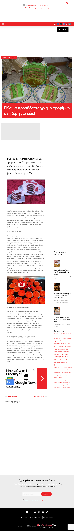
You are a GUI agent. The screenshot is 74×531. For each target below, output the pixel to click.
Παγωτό (66, 354)
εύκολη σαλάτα (58, 367)
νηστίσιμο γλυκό (58, 377)
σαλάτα (65, 377)
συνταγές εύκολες (58, 382)
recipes (60, 349)
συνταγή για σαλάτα (63, 385)
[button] (67, 3)
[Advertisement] (37, 41)
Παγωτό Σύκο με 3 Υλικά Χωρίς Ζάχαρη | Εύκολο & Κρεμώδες (62, 319)
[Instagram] (61, 24)
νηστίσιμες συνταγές (62, 375)
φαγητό (69, 387)
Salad (63, 349)
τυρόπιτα (64, 387)
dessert (65, 336)
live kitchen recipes (65, 346)
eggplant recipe (58, 341)
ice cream (64, 341)
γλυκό (62, 362)
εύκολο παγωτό (62, 372)
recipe (55, 349)
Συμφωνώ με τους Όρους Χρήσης (33, 500)
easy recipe (60, 338)
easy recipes (67, 338)
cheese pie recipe (66, 333)
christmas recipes (58, 336)
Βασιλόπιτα (60, 354)
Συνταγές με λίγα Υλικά (61, 357)
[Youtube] (55, 24)
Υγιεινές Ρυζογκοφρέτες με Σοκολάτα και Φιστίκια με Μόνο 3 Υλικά (62, 296)
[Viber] (64, 24)
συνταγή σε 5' (57, 387)
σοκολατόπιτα (57, 380)
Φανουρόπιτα (57, 362)
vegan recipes (61, 351)
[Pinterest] (67, 24)
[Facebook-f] (58, 24)
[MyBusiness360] (46, 526)
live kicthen (64, 343)
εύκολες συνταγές (64, 365)
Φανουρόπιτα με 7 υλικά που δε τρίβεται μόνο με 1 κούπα (62, 272)
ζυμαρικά (68, 372)
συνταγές (64, 380)
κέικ (55, 375)
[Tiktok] (69, 24)
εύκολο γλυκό (57, 370)
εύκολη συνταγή (67, 367)
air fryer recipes (58, 333)
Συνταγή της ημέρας (61, 359)
